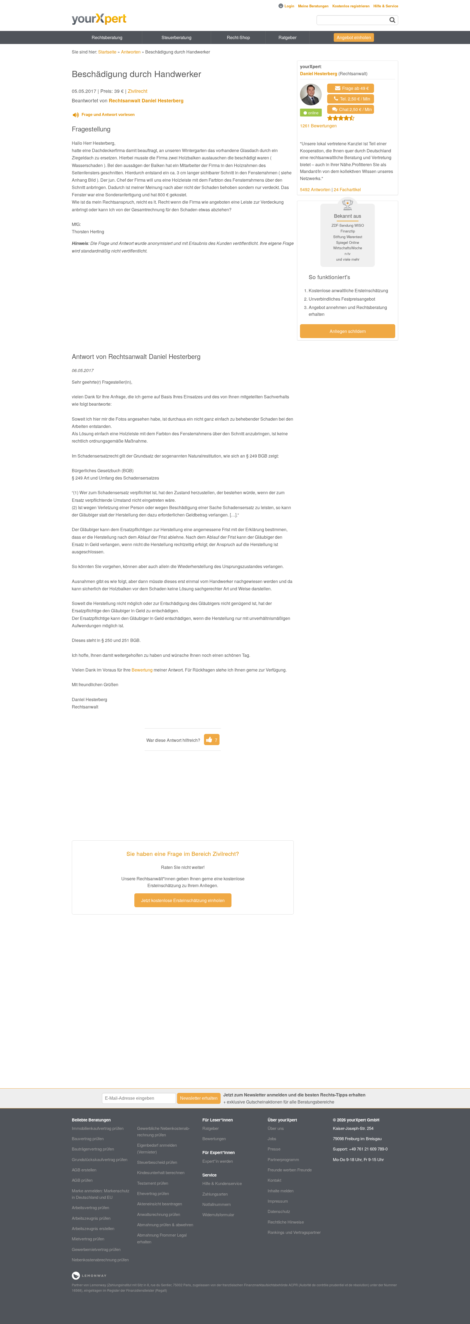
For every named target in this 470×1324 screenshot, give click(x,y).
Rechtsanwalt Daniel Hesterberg (146, 100)
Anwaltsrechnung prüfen (158, 1214)
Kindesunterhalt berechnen (160, 1172)
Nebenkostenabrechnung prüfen (100, 1259)
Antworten (131, 52)
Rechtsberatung (107, 37)
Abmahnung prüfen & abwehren (165, 1224)
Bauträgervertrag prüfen (93, 1149)
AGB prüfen (82, 1180)
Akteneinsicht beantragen (159, 1203)
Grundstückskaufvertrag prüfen (99, 1159)
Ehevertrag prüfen (153, 1193)
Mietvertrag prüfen (88, 1238)
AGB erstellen (84, 1169)
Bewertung (142, 670)
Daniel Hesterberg (318, 73)
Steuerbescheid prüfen (157, 1162)
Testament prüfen (152, 1183)
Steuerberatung (176, 37)
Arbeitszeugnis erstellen (93, 1228)
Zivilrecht (137, 90)
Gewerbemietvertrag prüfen (96, 1249)
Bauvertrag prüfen (88, 1138)
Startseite (107, 52)
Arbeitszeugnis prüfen (91, 1218)
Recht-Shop (238, 37)
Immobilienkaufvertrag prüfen (97, 1128)
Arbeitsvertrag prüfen (90, 1207)
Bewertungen (214, 1138)
